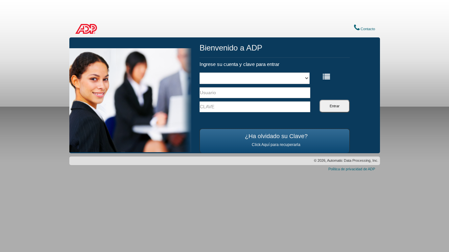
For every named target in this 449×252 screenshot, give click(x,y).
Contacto (367, 29)
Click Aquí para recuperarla (276, 144)
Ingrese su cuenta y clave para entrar (239, 64)
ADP (86, 29)
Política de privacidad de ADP (351, 169)
